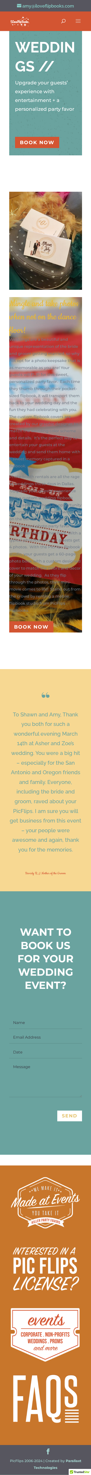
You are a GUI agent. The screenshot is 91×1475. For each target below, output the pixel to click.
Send (69, 1116)
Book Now (37, 142)
